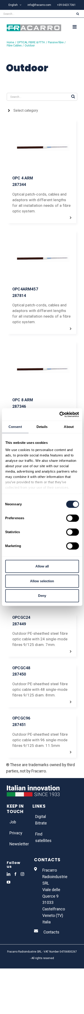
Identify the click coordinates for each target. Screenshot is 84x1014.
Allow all (42, 566)
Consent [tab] (15, 427)
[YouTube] (8, 882)
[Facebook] (15, 874)
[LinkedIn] (8, 874)
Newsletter (16, 844)
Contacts (51, 932)
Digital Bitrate (41, 819)
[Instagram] (22, 874)
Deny (42, 595)
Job (12, 822)
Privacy (15, 833)
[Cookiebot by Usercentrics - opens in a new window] (60, 414)
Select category (25, 110)
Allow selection (42, 581)
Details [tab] (42, 427)
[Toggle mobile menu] (75, 26)
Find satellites (42, 837)
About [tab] (69, 427)
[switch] (72, 518)
